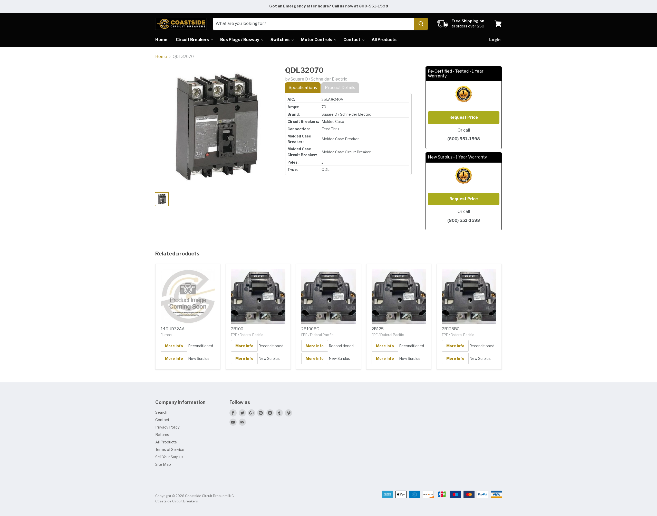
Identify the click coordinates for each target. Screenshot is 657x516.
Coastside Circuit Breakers (176, 501)
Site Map (163, 464)
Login (494, 39)
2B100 (237, 328)
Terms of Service (169, 449)
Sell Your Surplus (169, 457)
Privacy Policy (167, 427)
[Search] (421, 24)
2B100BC (310, 328)
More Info (174, 346)
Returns (162, 434)
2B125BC (451, 328)
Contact (352, 39)
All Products (384, 39)
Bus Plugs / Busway (240, 39)
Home (161, 39)
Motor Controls (317, 39)
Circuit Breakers (193, 39)
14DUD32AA (173, 328)
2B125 (378, 328)
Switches (280, 39)
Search (161, 412)
